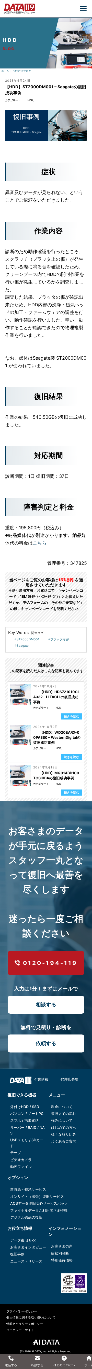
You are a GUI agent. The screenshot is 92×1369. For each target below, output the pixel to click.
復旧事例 (17, 1254)
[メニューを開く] (83, 9)
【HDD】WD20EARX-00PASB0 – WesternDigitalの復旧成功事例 (56, 737)
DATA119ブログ (22, 71)
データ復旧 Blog (23, 1240)
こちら (40, 543)
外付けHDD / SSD (24, 1106)
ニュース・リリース (26, 1261)
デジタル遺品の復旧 (26, 1217)
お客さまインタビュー (28, 1247)
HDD (30, 100)
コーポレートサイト (20, 1330)
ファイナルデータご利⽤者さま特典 (38, 1210)
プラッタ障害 (59, 639)
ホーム (5, 71)
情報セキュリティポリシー (24, 1324)
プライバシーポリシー (21, 1311)
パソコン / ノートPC (26, 1113)
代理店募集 (69, 1079)
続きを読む (71, 716)
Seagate (23, 645)
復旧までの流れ (63, 1113)
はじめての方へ (63, 1127)
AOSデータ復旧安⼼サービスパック (39, 1203)
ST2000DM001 (28, 639)
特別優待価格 (62, 1260)
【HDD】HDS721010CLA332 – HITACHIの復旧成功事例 (56, 697)
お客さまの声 (62, 1246)
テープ (15, 1152)
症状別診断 (60, 1253)
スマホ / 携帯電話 (24, 1120)
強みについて (62, 1120)
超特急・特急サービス (28, 1189)
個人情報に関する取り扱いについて (30, 1317)
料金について (62, 1106)
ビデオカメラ (21, 1159)
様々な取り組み (63, 1134)
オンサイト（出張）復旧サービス (37, 1196)
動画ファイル (21, 1166)
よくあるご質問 (63, 1141)
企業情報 (41, 1079)
